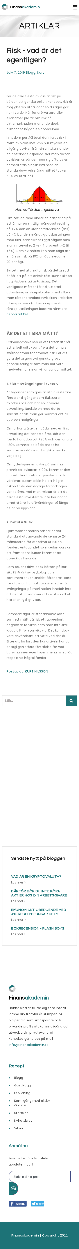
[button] (73, 8)
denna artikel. (18, 314)
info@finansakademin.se (29, 1045)
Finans (29, 998)
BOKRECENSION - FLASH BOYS (38, 928)
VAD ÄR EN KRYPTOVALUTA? (36, 876)
